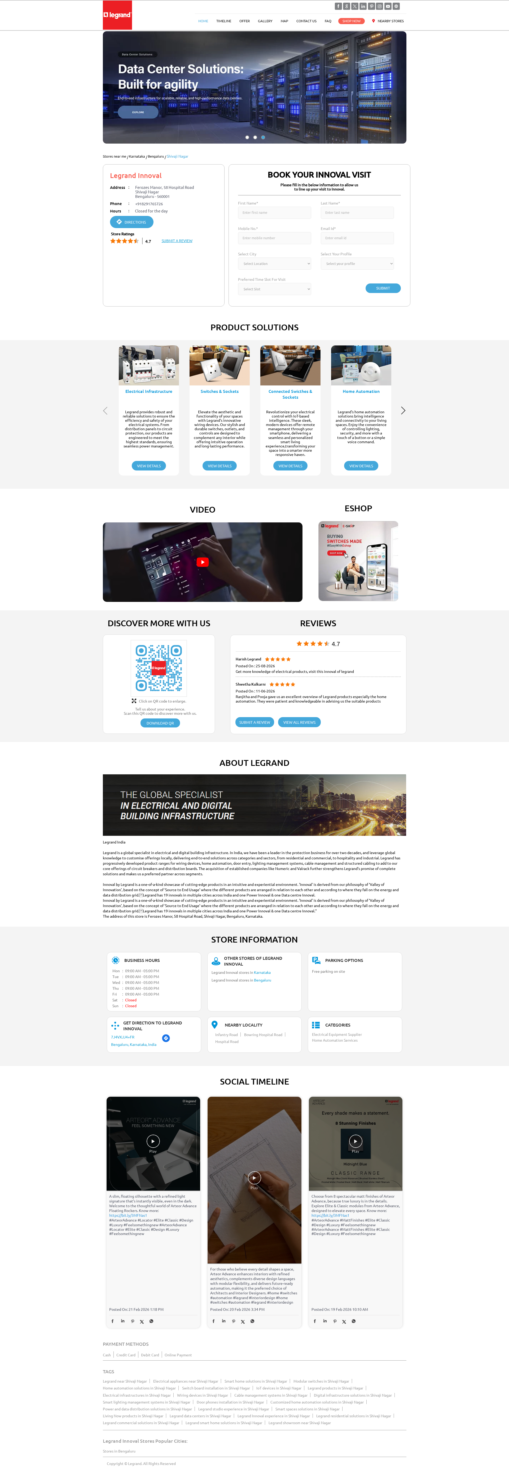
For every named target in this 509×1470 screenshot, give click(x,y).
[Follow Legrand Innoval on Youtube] (388, 6)
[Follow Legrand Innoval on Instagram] (379, 6)
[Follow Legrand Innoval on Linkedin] (363, 6)
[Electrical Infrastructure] (149, 365)
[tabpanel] (254, 87)
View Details (149, 465)
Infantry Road (226, 1034)
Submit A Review (177, 240)
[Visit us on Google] (346, 6)
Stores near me (114, 156)
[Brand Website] (396, 6)
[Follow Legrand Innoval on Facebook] (338, 6)
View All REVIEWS (299, 722)
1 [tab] (246, 142)
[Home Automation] (361, 365)
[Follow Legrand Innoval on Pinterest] (371, 6)
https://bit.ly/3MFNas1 (128, 1215)
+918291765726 (149, 203)
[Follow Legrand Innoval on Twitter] (355, 6)
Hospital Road (227, 1041)
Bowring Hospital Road (263, 1034)
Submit (383, 288)
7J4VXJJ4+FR (122, 1036)
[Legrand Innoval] (117, 15)
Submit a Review (254, 722)
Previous (105, 410)
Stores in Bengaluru (119, 1451)
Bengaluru (156, 156)
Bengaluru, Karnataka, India (133, 1044)
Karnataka (137, 156)
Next (403, 410)
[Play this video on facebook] (153, 1144)
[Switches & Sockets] (220, 365)
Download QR (160, 723)
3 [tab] (262, 142)
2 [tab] (254, 142)
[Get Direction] (166, 1040)
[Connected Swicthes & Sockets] (290, 365)
